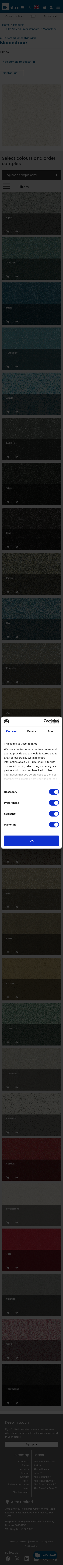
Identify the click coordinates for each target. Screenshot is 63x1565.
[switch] (54, 803)
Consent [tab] (11, 731)
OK (32, 840)
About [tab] (51, 731)
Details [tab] (31, 731)
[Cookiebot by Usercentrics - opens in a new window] (44, 721)
